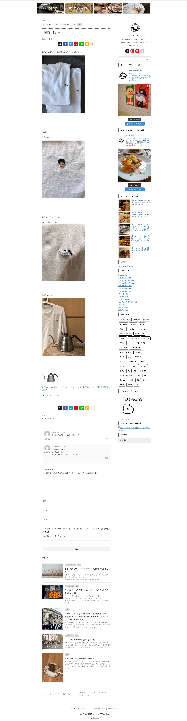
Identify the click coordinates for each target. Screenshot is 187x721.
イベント (123, 338)
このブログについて (99, 709)
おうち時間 (47, 418)
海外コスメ (123, 380)
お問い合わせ (112, 709)
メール (45, 510)
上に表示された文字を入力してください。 (57, 536)
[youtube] (137, 51)
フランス (138, 357)
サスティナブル (140, 343)
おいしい (146, 320)
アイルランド (132, 329)
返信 (106, 438)
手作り (54, 418)
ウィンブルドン (134, 338)
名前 (45, 501)
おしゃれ (133, 324)
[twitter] (60, 44)
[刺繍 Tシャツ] (71, 44)
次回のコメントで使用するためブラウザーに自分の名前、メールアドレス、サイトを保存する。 (77, 529)
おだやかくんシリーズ (126, 419)
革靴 (136, 385)
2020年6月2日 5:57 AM (58, 432)
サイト (45, 519)
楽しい (146, 375)
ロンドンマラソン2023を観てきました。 (80, 640)
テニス (122, 357)
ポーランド (143, 361)
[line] (81, 44)
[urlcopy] (92, 44)
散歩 (129, 371)
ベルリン (123, 361)
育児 (138, 380)
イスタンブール (139, 333)
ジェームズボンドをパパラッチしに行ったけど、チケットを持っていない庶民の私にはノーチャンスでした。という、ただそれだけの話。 (86, 616)
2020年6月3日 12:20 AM (59, 446)
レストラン (143, 366)
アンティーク (143, 329)
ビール (130, 357)
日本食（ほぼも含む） (127, 375)
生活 (131, 380)
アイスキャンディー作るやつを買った (79, 658)
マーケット (123, 366)
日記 (44, 416)
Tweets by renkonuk (126, 266)
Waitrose (137, 320)
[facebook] (65, 44)
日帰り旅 (143, 371)
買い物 (122, 385)
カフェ (122, 343)
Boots (122, 320)
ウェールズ (145, 338)
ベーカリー (132, 361)
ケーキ (130, 343)
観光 (144, 380)
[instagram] (132, 51)
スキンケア (123, 347)
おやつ (141, 324)
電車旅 (130, 385)
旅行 (135, 371)
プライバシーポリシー (84, 709)
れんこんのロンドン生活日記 (94, 714)
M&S (128, 320)
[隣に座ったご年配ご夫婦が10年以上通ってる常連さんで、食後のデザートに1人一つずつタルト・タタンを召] (134, 165)
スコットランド (135, 347)
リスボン (133, 366)
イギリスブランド (125, 333)
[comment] (87, 44)
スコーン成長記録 (125, 352)
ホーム (73, 709)
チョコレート (139, 352)
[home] (142, 51)
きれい (122, 329)
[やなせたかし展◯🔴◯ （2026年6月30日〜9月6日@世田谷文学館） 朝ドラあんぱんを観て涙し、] (134, 100)
